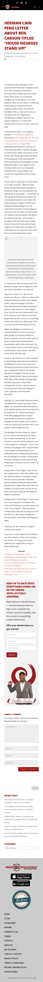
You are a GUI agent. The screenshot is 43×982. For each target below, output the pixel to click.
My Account (10, 949)
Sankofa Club (11, 932)
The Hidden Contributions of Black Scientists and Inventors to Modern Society (18, 809)
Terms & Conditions (14, 963)
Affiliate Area (11, 972)
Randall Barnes (13, 53)
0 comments (20, 56)
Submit (11, 654)
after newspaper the (23, 137)
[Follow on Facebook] (17, 3)
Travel (7, 936)
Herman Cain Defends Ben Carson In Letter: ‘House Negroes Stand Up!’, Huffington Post (20, 571)
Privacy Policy (11, 958)
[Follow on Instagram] (21, 3)
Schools (8, 941)
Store (7, 918)
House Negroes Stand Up (22, 134)
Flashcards (9, 923)
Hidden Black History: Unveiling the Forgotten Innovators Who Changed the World (21, 819)
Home (7, 914)
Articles (8, 945)
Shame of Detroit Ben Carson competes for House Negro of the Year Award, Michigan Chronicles (20, 557)
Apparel (8, 927)
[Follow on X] (26, 3)
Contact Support (13, 954)
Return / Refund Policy (15, 967)
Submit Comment (28, 769)
